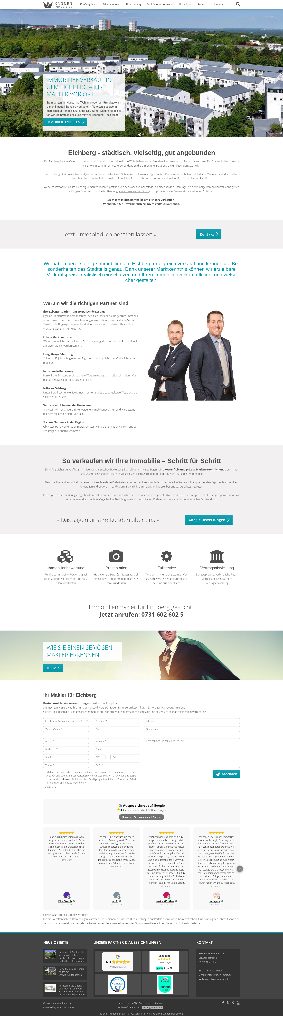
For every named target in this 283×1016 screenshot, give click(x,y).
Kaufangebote (88, 4)
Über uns (218, 4)
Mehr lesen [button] (66, 859)
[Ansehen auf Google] (66, 895)
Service (201, 4)
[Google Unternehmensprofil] (233, 1003)
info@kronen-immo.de (219, 974)
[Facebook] (223, 1003)
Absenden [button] (229, 774)
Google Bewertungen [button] (207, 520)
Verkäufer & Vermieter (160, 4)
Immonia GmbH (65, 1007)
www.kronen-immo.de (217, 979)
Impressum (124, 1003)
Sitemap (158, 1003)
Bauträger (185, 4)
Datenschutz (145, 1003)
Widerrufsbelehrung (129, 1007)
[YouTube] (238, 1003)
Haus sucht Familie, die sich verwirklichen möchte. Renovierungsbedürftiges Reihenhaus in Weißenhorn (72, 958)
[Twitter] (228, 1003)
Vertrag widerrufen (152, 1007)
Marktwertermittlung (210, 469)
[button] (43, 869)
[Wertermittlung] (65, 560)
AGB (134, 1003)
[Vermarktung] (116, 560)
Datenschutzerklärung (71, 772)
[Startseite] (57, 4)
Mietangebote (111, 4)
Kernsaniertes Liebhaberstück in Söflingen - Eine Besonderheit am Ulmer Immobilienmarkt (72, 990)
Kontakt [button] (207, 234)
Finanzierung (133, 4)
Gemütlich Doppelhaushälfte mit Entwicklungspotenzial (72, 971)
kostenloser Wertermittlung (134, 191)
